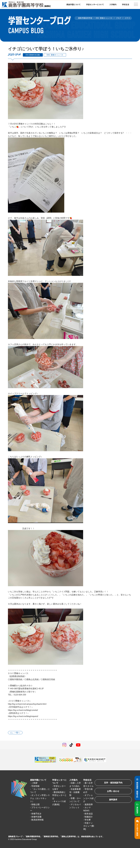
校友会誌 (88, 813)
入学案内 (73, 780)
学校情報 (35, 786)
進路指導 (88, 804)
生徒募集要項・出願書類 (75, 792)
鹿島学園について (38, 780)
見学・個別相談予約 (113, 782)
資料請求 (113, 799)
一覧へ (17, 733)
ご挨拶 (34, 783)
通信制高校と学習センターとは (59, 795)
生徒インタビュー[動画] (88, 826)
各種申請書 (36, 817)
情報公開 (35, 804)
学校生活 (87, 780)
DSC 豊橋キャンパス (55, 55)
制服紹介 (88, 817)
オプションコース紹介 (88, 798)
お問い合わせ (113, 791)
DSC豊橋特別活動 (33, 55)
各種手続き (36, 813)
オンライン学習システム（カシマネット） (40, 798)
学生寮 (87, 820)
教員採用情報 (37, 820)
